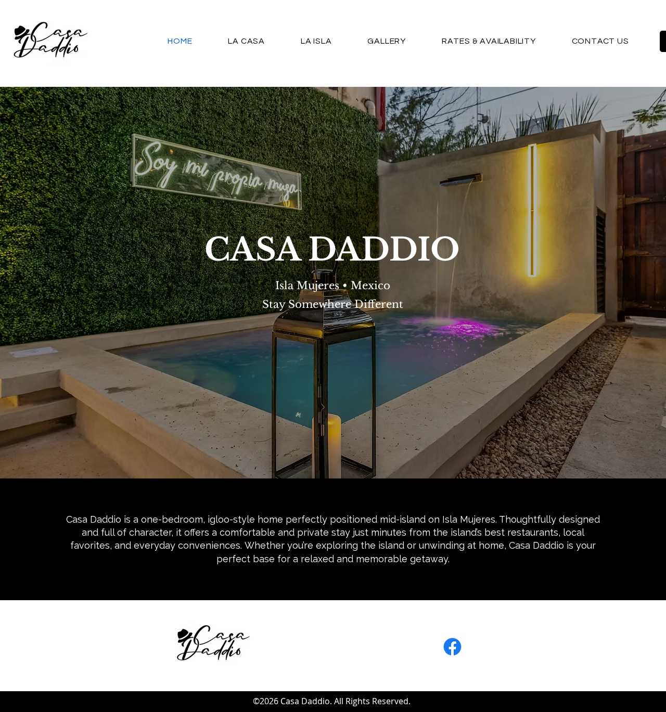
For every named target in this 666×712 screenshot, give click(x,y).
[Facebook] (452, 646)
